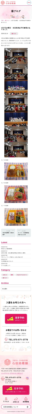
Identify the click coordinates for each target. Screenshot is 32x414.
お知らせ (5, 274)
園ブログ (5, 278)
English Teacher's (22, 274)
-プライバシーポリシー (16, 373)
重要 (12, 274)
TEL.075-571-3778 (18, 339)
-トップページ (5, 373)
